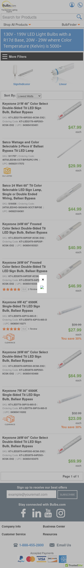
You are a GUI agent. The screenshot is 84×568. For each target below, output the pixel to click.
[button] (43, 278)
